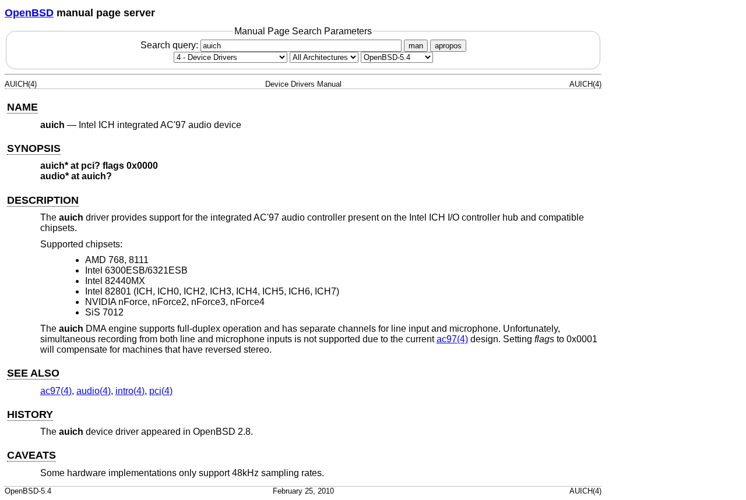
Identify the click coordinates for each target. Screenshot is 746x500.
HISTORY (30, 414)
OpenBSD (29, 13)
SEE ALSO (33, 373)
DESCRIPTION (43, 200)
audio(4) (93, 391)
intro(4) (130, 391)
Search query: (170, 45)
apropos (448, 45)
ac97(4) (452, 339)
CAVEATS (31, 455)
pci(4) (161, 391)
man (416, 45)
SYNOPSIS (34, 148)
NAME (22, 107)
